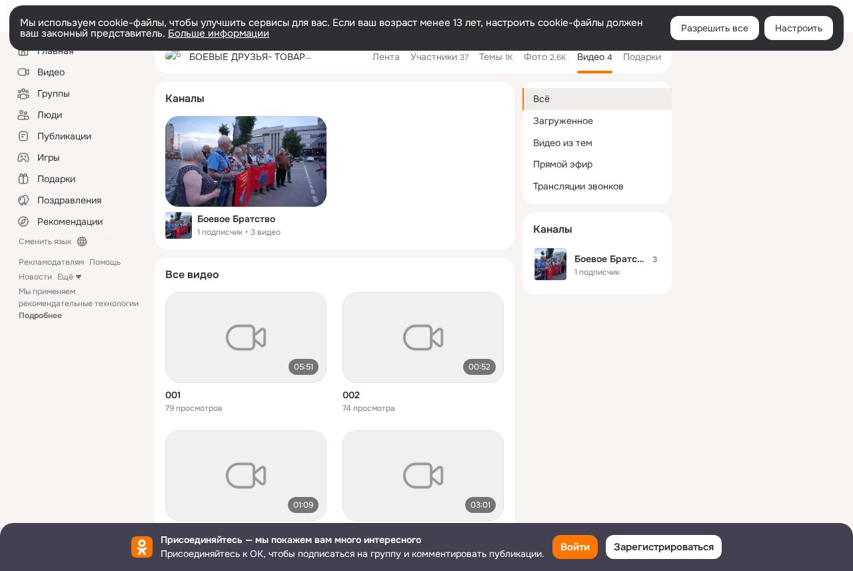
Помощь (105, 262)
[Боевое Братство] (246, 161)
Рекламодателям (51, 262)
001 (173, 395)
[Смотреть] (246, 337)
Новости (35, 276)
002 (351, 395)
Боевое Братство (236, 219)
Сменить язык (45, 241)
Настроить (798, 28)
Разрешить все (714, 28)
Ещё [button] (65, 276)
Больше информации (218, 33)
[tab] (386, 56)
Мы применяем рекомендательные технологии (79, 303)
